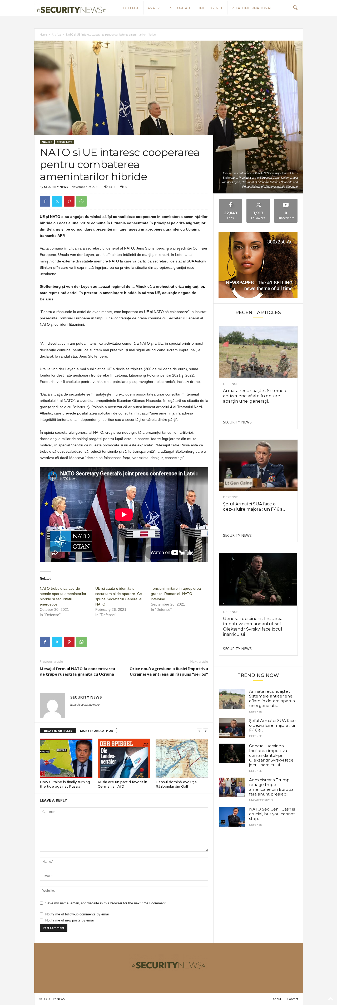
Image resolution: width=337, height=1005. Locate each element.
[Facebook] (45, 201)
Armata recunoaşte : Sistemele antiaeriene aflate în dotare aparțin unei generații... (255, 396)
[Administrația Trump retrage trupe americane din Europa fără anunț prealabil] (232, 787)
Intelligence (211, 8)
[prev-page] (199, 731)
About (277, 999)
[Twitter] (57, 201)
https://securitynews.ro (85, 704)
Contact (292, 999)
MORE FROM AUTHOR (96, 731)
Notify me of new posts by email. (70, 920)
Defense (131, 8)
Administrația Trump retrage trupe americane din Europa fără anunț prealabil (271, 787)
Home (43, 34)
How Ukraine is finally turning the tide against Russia (65, 784)
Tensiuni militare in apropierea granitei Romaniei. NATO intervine (176, 593)
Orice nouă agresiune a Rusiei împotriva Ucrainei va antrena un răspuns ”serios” (169, 671)
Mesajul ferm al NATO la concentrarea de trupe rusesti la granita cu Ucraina (77, 671)
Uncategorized (261, 800)
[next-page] (205, 731)
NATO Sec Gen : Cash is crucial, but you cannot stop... (272, 814)
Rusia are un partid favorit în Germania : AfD (122, 784)
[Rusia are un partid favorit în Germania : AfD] (124, 758)
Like (230, 201)
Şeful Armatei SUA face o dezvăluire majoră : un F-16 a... (254, 506)
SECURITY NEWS (56, 187)
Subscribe (286, 201)
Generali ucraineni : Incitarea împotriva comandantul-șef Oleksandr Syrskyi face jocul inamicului (253, 626)
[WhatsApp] (81, 201)
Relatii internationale (252, 8)
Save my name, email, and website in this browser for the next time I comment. (106, 903)
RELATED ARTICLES (58, 731)
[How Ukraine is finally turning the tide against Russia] (66, 758)
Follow (258, 201)
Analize (154, 8)
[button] (295, 8)
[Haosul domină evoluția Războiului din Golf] (182, 758)
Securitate (180, 8)
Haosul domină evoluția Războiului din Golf (176, 784)
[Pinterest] (69, 201)
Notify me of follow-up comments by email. (78, 914)
